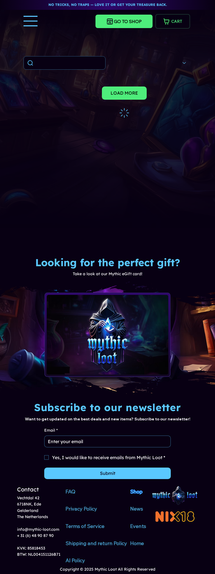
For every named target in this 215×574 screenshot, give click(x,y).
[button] (38, 113)
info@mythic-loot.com (38, 529)
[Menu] (31, 21)
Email (51, 430)
